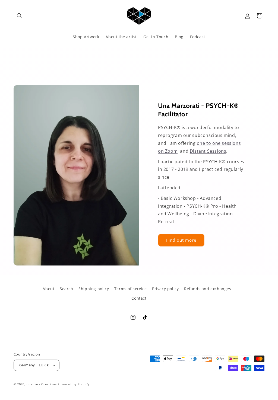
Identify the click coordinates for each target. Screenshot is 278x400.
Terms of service (130, 288)
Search (66, 288)
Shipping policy (93, 288)
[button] (20, 16)
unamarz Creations (42, 384)
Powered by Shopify (74, 384)
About (48, 288)
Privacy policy (165, 288)
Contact (138, 298)
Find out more (181, 240)
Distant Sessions (208, 151)
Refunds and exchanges (207, 288)
